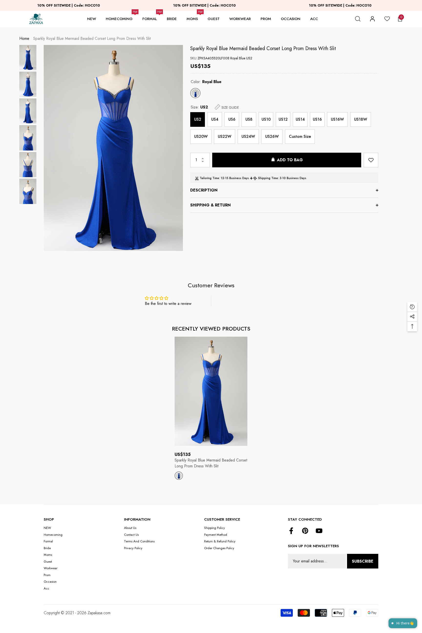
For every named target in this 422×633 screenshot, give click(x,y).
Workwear (240, 18)
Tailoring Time (209, 178)
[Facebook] (291, 531)
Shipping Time (268, 178)
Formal (149, 18)
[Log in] (372, 18)
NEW (91, 18)
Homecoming (119, 18)
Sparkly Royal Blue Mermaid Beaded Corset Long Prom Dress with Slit (263, 48)
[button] (357, 18)
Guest (214, 18)
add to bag (290, 160)
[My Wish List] (387, 18)
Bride (172, 18)
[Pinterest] (305, 531)
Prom (266, 18)
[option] (113, 148)
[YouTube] (319, 531)
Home (24, 38)
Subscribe (362, 561)
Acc (314, 18)
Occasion (290, 18)
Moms (192, 18)
